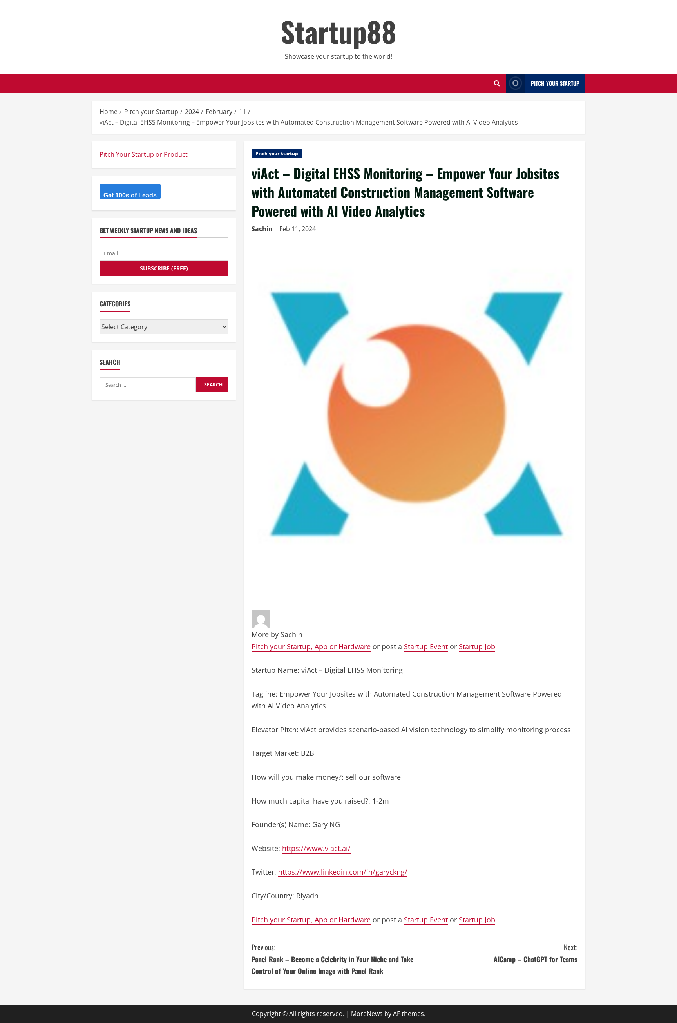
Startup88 (338, 31)
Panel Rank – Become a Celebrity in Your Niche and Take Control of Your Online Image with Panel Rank (332, 959)
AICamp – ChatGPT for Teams (535, 953)
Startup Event (426, 646)
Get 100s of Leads (130, 195)
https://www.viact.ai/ (316, 848)
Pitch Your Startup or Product (144, 154)
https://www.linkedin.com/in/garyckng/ (342, 871)
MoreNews (367, 1013)
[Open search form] (497, 83)
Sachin (262, 229)
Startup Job (477, 646)
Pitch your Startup (276, 153)
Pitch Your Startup (555, 83)
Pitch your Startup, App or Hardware (311, 646)
